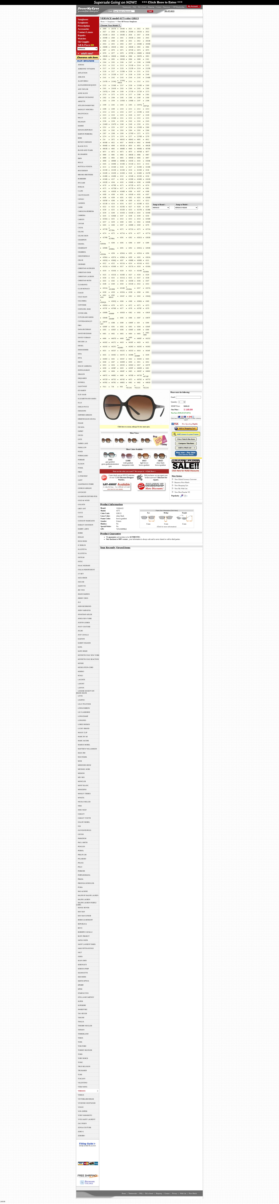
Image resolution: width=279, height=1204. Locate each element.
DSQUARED (82, 378)
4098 (104, 161)
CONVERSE (82, 305)
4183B (113, 191)
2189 (139, 97)
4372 (130, 305)
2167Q (105, 91)
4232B (122, 210)
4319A (113, 271)
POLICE (81, 863)
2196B (131, 101)
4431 (104, 350)
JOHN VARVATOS (84, 610)
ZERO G (81, 1131)
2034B (122, 35)
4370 (113, 305)
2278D (139, 136)
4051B (122, 145)
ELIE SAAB (82, 394)
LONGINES (82, 720)
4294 (113, 253)
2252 (104, 127)
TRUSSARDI (82, 1070)
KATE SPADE (82, 651)
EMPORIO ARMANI (85, 415)
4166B (131, 182)
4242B (131, 213)
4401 (104, 333)
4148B (105, 176)
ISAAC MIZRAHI (84, 565)
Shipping (151, 7)
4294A (122, 253)
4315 (147, 263)
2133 (104, 74)
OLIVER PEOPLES (84, 830)
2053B (148, 41)
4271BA (112, 230)
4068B (122, 149)
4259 (113, 222)
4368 (130, 301)
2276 (122, 136)
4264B (148, 222)
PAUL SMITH (82, 842)
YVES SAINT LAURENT (86, 1119)
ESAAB (80, 423)
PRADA (80, 879)
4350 (122, 284)
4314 (130, 263)
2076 (104, 53)
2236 (104, 121)
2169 (122, 91)
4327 (130, 275)
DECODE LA (82, 341)
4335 (130, 278)
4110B (122, 164)
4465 (130, 371)
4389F (131, 323)
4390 (147, 323)
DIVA (80, 358)
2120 (122, 68)
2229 (104, 118)
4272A (131, 229)
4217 (130, 203)
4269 (139, 225)
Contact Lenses (85, 32)
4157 (113, 179)
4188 (147, 191)
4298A (122, 257)
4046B (105, 145)
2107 (130, 62)
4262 (139, 222)
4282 (130, 237)
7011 (104, 387)
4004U (131, 139)
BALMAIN (81, 122)
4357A (148, 288)
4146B (139, 173)
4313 (113, 263)
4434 (139, 350)
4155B (139, 176)
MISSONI (81, 773)
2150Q (113, 81)
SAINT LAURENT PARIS (86, 944)
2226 (130, 115)
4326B (122, 275)
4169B (148, 182)
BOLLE (80, 162)
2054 (104, 44)
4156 (147, 176)
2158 (130, 85)
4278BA (112, 238)
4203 (139, 197)
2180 (139, 94)
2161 (104, 88)
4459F (131, 368)
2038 (147, 35)
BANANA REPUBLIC (85, 130)
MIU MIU (81, 777)
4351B (131, 284)
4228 (139, 207)
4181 (147, 188)
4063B (105, 149)
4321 (130, 271)
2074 (139, 50)
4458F (113, 368)
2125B (148, 68)
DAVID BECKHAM (84, 333)
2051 (130, 41)
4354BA (129, 289)
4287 (139, 243)
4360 (139, 292)
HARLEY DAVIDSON (85, 525)
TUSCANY (81, 1079)
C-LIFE (80, 191)
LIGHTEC (81, 700)
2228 (147, 115)
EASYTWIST (82, 386)
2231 (122, 118)
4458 (104, 368)
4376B (113, 308)
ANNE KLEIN (83, 93)
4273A (148, 229)
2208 (104, 109)
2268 (113, 133)
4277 (139, 233)
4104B (148, 161)
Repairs (81, 35)
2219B (139, 112)
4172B (131, 185)
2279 (147, 136)
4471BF (146, 376)
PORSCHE (81, 871)
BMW (80, 158)
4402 (113, 333)
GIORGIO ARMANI (85, 488)
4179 (139, 188)
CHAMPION (82, 240)
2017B (113, 29)
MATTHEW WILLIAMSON (87, 749)
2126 (104, 71)
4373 (139, 305)
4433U (131, 350)
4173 (139, 185)
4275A (122, 233)
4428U (131, 346)
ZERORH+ (81, 1136)
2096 (130, 59)
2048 (113, 41)
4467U (105, 375)
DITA (80, 354)
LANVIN (81, 688)
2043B (131, 38)
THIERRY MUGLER (85, 1026)
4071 (104, 152)
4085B (131, 155)
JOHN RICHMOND (84, 606)
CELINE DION (83, 236)
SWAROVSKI (82, 1009)
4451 (139, 362)
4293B (148, 248)
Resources (166, 7)
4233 (130, 210)
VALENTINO (82, 1083)
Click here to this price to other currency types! (186, 419)
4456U (131, 365)
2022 (139, 29)
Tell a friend (142, 7)
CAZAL (80, 227)
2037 (139, 35)
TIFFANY (81, 1030)
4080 (104, 155)
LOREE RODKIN (84, 724)
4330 (104, 278)
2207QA (146, 106)
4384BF (111, 319)
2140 (147, 74)
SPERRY (81, 985)
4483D (148, 382)
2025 (147, 29)
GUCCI (80, 513)
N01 (121, 387)
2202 (113, 105)
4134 (130, 170)
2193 (104, 101)
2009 (104, 29)
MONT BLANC (83, 785)
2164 (130, 88)
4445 (147, 359)
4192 (139, 194)
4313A (122, 263)
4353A (105, 288)
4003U (122, 139)
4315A (105, 266)
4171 (122, 185)
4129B (139, 167)
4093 (122, 158)
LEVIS (80, 696)
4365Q (113, 301)
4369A (105, 305)
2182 (104, 97)
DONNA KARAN (84, 370)
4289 (147, 243)
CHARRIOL (82, 252)
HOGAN (81, 537)
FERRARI (81, 460)
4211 (139, 200)
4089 (104, 158)
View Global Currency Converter (186, 479)
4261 (130, 222)
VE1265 (129, 388)
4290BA (112, 249)
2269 (122, 133)
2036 (130, 35)
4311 (147, 260)
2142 (113, 77)
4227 (130, 207)
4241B (122, 213)
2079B (131, 53)
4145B (122, 173)
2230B (113, 118)
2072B (131, 50)
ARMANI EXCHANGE (86, 97)
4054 (130, 145)
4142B (105, 173)
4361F (122, 296)
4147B (148, 173)
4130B (148, 167)
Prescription (84, 26)
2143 (122, 77)
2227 (139, 115)
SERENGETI (82, 964)
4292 (130, 248)
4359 (113, 292)
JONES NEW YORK (85, 618)
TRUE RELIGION (84, 1066)
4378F (139, 308)
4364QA (103, 302)
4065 (113, 149)
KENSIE (81, 663)
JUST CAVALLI (83, 635)
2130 (130, 71)
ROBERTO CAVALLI (85, 932)
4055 (139, 145)
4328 (139, 275)
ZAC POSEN (82, 1123)
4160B (139, 179)
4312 (104, 263)
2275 (113, 136)
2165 (139, 88)
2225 (122, 115)
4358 (104, 292)
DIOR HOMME (83, 350)
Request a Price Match (182, 482)
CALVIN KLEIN (83, 195)
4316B (113, 266)
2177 (130, 94)
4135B (139, 170)
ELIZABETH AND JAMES (87, 398)
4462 (104, 371)
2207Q (139, 105)
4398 (139, 330)
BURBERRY (82, 179)
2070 (113, 50)
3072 (113, 139)
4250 (147, 216)
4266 (113, 225)
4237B (139, 210)
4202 (130, 197)
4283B (148, 237)
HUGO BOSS (82, 541)
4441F (122, 359)
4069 (130, 149)
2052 (139, 41)
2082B (105, 56)
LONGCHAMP (83, 716)
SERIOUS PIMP (83, 969)
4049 (113, 145)
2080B (139, 53)
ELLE (80, 403)
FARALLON (82, 447)
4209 (130, 200)
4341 (104, 281)
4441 (113, 359)
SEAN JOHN (82, 960)
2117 (104, 68)
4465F (139, 371)
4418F (131, 342)
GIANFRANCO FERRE (86, 484)
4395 (104, 330)
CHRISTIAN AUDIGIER (86, 268)
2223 (104, 115)
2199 (104, 105)
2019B (122, 29)
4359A (122, 292)
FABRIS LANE (83, 443)
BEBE (80, 138)
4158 (122, 179)
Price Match (193, 1193)
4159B (131, 179)
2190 (147, 97)
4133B (122, 170)
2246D (105, 124)
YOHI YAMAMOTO (85, 1115)
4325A (113, 275)
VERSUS (81, 1095)
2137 (122, 74)
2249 (130, 124)
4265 (104, 225)
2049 (122, 41)
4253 (130, 219)
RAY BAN (81, 912)
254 (104, 139)
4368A (139, 301)
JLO (79, 602)
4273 (139, 229)
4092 (113, 158)
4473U (113, 379)
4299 (130, 257)
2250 (139, 124)
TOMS (80, 1054)
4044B (148, 142)
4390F (105, 327)
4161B (148, 179)
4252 (122, 219)
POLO (80, 867)
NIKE (80, 806)
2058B (139, 44)
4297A (113, 257)
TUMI (80, 1074)
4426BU (120, 347)
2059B (148, 44)
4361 (147, 292)
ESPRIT (80, 431)
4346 (139, 281)
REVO (80, 928)
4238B (148, 210)
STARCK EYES (83, 993)
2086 (130, 56)
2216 (122, 112)
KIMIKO (81, 671)
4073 (122, 152)
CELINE (81, 232)
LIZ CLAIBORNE (84, 712)
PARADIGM (82, 838)
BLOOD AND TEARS (85, 150)
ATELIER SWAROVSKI (86, 105)
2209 (113, 109)
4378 (130, 308)
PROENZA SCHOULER (86, 883)
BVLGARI (81, 183)
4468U (113, 375)
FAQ (134, 7)
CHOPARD (81, 264)
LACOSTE (81, 679)
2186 (130, 97)
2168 (113, 91)
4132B (113, 170)
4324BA (146, 272)
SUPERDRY (82, 1005)
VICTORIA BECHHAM (86, 1099)
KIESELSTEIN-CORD (85, 667)
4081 (113, 155)
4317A (131, 266)
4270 (147, 225)
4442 (130, 359)
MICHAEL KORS (84, 769)
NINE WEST (82, 810)
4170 (104, 185)
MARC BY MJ (83, 736)
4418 (122, 342)
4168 (139, 182)
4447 (113, 362)
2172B (139, 91)
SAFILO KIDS (83, 940)
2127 (113, 71)
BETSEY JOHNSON (85, 142)
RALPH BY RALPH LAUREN (88, 895)
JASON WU (82, 586)
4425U (113, 346)
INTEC (80, 561)
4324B (139, 271)
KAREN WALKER (84, 643)
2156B (113, 85)
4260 (122, 222)
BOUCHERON (83, 170)
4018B (105, 142)
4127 (130, 167)
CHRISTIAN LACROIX (86, 276)
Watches (82, 38)
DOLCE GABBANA (85, 366)
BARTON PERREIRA (85, 134)
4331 (113, 278)
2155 (104, 85)
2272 (139, 133)
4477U (148, 379)
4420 (139, 342)
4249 (139, 216)
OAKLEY (81, 814)
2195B (122, 101)
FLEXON (81, 464)
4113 (139, 164)
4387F (148, 318)
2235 (147, 118)
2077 (113, 53)
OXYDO (81, 834)
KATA (80, 647)
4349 (113, 284)
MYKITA (81, 798)
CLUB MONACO (84, 289)
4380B (105, 312)
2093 (147, 56)
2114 (139, 65)
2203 (122, 105)
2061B (113, 47)
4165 (122, 182)
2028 (113, 32)
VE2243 (146, 388)
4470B (131, 375)
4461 (147, 368)
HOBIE (80, 533)
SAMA (80, 956)
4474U (122, 379)
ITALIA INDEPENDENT (86, 570)
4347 (147, 281)
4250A (105, 219)
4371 (122, 305)
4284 (113, 243)
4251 (113, 219)
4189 (104, 194)
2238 (113, 121)
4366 (122, 301)
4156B (105, 179)
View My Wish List (181, 488)
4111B (131, 164)
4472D (105, 379)
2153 (147, 81)
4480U (122, 382)
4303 (139, 257)
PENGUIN (81, 846)
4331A (122, 278)
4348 (104, 284)
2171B (131, 91)
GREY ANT (82, 508)
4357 (139, 288)
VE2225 (137, 388)
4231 (113, 210)
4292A (139, 248)
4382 (130, 312)
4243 (139, 213)
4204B (148, 197)
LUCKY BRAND (83, 728)
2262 (113, 130)
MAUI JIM (81, 753)
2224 (113, 115)
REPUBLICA (82, 924)
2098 (139, 59)
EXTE (80, 439)
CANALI (81, 199)
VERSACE (120, 508)
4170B (113, 185)
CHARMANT (82, 248)
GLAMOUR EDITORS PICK (87, 496)
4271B (105, 229)
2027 (104, 32)
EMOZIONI (82, 411)
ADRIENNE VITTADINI (86, 69)
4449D (122, 362)
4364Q (148, 296)
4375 (147, 305)
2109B (148, 62)
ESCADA (81, 427)
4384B (105, 318)
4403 (122, 333)
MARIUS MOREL (84, 745)
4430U (148, 346)
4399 (147, 330)
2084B (122, 56)
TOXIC (80, 1062)
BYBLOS (81, 187)
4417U (113, 342)
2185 (122, 97)
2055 (113, 44)
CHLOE (80, 260)
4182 (104, 191)
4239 (104, 213)
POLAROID (82, 859)
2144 (130, 77)
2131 (139, 71)
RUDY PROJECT (84, 936)
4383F (148, 312)
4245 (104, 216)
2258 (130, 127)
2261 (104, 130)
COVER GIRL (82, 313)
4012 (147, 139)
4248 (130, 216)
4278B (105, 237)
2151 (130, 81)
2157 (122, 85)
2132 (147, 71)
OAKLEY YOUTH (84, 818)
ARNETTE (81, 101)
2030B (131, 32)
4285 (122, 243)
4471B (139, 375)
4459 (122, 368)
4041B (131, 142)
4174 (147, 185)
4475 (130, 379)
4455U (122, 365)
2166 (147, 88)
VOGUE (81, 1107)
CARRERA (81, 215)
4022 (113, 142)
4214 (113, 203)
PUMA (80, 887)
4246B (113, 216)
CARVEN (81, 219)
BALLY (80, 118)
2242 (130, 121)
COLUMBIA (82, 301)
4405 (139, 333)
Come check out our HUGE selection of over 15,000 (121, 477)
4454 (113, 365)
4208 (122, 200)
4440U (105, 359)
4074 (130, 152)
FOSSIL (80, 468)
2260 (147, 127)
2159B (139, 85)
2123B (131, 68)
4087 (147, 155)
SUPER (80, 1001)
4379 (147, 308)
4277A (148, 233)
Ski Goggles (83, 42)
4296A (105, 257)
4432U (122, 350)
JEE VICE (81, 590)
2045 (147, 38)
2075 (147, 50)
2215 (113, 112)
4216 (122, 203)
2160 (147, 85)
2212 (139, 109)
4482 (139, 382)
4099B (122, 161)
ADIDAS (81, 65)
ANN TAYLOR (83, 89)
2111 (104, 65)
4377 (122, 308)
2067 (104, 50)
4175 (104, 188)
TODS (80, 1042)
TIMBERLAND (83, 1034)
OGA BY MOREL (84, 822)
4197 (147, 194)
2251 (147, 124)
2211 (130, 109)
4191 (122, 194)
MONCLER (82, 781)
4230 (104, 210)
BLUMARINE (82, 154)
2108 (139, 62)
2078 (122, 53)
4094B (131, 158)
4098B (113, 161)
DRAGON (81, 374)
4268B (131, 225)
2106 (122, 62)
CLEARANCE (82, 284)
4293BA (103, 254)
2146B (148, 77)
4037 (122, 142)
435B (130, 292)
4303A (148, 257)
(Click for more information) (166, 526)
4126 (122, 167)
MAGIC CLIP (82, 732)
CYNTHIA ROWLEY (85, 321)
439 (138, 323)
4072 (113, 152)
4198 (104, 197)
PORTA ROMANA (84, 875)
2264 (130, 130)
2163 (122, 88)
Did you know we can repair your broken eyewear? (156, 477)
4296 (147, 253)
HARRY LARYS (83, 529)
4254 (139, 219)
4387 (139, 318)
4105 (104, 164)
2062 (122, 47)
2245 (147, 121)
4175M (113, 188)
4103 (139, 161)
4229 (147, 207)
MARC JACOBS (83, 741)
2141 (104, 77)
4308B (131, 260)
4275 (113, 233)
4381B (122, 312)
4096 (139, 158)
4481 (130, 382)
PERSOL (81, 850)
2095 (113, 59)
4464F (122, 371)
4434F (148, 350)
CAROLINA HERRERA (86, 211)
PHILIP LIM (82, 855)
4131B (105, 170)
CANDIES (81, 203)
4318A (148, 266)
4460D (139, 368)
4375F (105, 308)
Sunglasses (83, 19)
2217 (130, 112)
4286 (130, 243)
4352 (139, 284)
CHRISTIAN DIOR (84, 272)
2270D (131, 133)
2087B (139, 56)
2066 (147, 47)
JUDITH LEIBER (84, 622)
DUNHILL (81, 382)
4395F (113, 330)
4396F (131, 330)
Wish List (183, 1193)
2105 (113, 62)
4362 (130, 296)
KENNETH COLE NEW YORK (88, 655)
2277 (130, 136)
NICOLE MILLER (84, 802)
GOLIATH (81, 504)
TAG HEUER (82, 1013)
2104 (104, 62)
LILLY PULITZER (84, 704)
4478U (105, 382)
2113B (131, 65)
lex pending (190, 424)
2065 (139, 47)
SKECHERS (82, 977)
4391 (113, 327)
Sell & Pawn (84, 45)
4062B (148, 145)
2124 (139, 68)
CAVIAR (81, 223)
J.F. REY (81, 574)
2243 (139, 121)
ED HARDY (82, 390)
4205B (105, 200)
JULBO (80, 631)
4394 (139, 327)
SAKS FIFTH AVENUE (86, 948)
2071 (122, 50)
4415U (148, 338)
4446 (104, 362)
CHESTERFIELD (84, 256)
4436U (113, 355)
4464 (113, 371)
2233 (139, 118)
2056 (122, 44)
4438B (131, 355)
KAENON (81, 639)
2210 (122, 109)
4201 (122, 197)
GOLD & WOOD (84, 500)
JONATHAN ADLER (85, 614)
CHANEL (81, 244)
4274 (104, 233)
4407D (113, 338)
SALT (80, 952)
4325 (104, 275)
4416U (105, 342)
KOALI (80, 675)
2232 (130, 118)
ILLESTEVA (82, 549)
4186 (130, 191)
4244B (148, 213)
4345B (131, 281)
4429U (139, 346)
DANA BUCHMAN (84, 329)
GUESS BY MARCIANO (86, 521)
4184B (122, 191)
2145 (139, 77)
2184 (113, 97)
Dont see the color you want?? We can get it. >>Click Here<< (134, 471)
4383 (139, 312)
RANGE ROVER (83, 907)
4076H (139, 152)
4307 (122, 260)
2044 (139, 38)
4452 (147, 362)
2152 (139, 81)
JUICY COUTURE (84, 627)
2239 (122, 121)
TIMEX (80, 1038)
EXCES (80, 435)
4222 (104, 207)
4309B (139, 260)
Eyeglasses (83, 22)
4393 (130, 327)
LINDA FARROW (84, 708)
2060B (105, 47)
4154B (131, 176)
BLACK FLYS (82, 146)
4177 (122, 188)
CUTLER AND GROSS (85, 317)
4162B (105, 182)
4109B (113, 164)
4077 (147, 152)
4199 (113, 197)
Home (103, 21)
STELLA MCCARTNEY (86, 997)
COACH (80, 293)
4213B (105, 203)
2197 (139, 101)
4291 (122, 248)
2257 (122, 127)
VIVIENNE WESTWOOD (86, 1103)
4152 (122, 176)
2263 (122, 130)
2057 (130, 44)
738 (112, 387)
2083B (113, 56)
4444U (139, 359)
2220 (147, 112)
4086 (139, 155)
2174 (104, 94)
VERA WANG (82, 1087)
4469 (122, 375)
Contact (158, 7)
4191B (131, 194)
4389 (122, 323)
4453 (104, 365)
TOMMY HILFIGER (85, 1050)
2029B (122, 32)
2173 (147, 91)
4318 (139, 266)
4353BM (112, 289)
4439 (147, 355)
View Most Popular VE (182, 492)
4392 (122, 327)
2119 (113, 68)
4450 (130, 362)
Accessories (83, 29)
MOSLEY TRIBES (84, 793)
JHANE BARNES (84, 594)
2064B (131, 47)
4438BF (137, 356)
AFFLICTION (82, 73)
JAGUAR (81, 582)
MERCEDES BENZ (84, 765)
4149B (113, 176)
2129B (122, 71)
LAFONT (81, 684)
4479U (113, 382)
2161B (113, 88)
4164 (113, 182)
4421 (147, 342)
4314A (139, 263)
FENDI (80, 451)
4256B (148, 219)
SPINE (80, 989)
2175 (113, 94)
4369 (147, 301)
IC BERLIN (82, 545)
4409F (139, 338)
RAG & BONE (83, 891)
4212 (147, 200)
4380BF (111, 313)
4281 (122, 237)
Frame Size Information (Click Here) (167, 510)
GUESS (80, 517)
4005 (139, 139)
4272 (122, 229)
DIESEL (81, 346)
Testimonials (126, 7)
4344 (122, 281)
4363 (139, 296)
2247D (113, 124)
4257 (104, 222)
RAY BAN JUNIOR (84, 916)
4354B (122, 288)
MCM (80, 761)
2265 (139, 130)
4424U (105, 346)
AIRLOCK (81, 77)
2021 (130, 29)
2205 (130, 105)
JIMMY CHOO (83, 598)
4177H (131, 188)
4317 (122, 266)
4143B (113, 173)
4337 (139, 278)
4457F (148, 365)
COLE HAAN (82, 297)
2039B (105, 38)
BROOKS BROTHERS (85, 175)
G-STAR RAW (82, 476)
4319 (104, 271)
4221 (147, 203)
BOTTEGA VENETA (85, 166)
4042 (139, 142)
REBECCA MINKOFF (85, 920)
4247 (122, 216)
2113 (122, 65)
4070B (148, 149)
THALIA (81, 1022)
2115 (147, 65)
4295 (130, 253)
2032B (105, 35)
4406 (104, 338)
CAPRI (80, 207)
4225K (122, 207)
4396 (122, 330)
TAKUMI (81, 1017)
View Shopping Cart (181, 485)
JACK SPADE (82, 578)
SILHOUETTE (83, 973)
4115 (104, 167)
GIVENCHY (82, 492)
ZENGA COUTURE (84, 1127)
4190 (113, 194)
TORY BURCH (83, 1058)
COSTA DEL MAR (84, 309)
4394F (148, 327)
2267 (104, 133)
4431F (113, 350)
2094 (104, 59)
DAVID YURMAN (84, 337)
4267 (122, 225)
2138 (130, 74)
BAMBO (81, 126)
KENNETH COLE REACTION (88, 659)
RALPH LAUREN (84, 899)
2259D (139, 127)
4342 (113, 281)
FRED (80, 472)
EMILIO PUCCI (83, 407)
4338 (147, 278)
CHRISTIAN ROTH (84, 280)
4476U (139, 379)
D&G (80, 325)
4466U (148, 371)
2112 (113, 65)
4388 (113, 323)
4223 (113, 207)
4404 (130, 333)
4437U (122, 355)
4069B (139, 149)
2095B (122, 59)
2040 (113, 38)
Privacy (174, 1193)
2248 (122, 124)
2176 (122, 94)
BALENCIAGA (83, 113)
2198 (147, 101)
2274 (104, 136)
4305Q (105, 260)
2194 (113, 101)
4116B (113, 167)
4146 (130, 173)
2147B (105, 81)
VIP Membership (178, 7)
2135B (113, 74)
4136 (147, 170)
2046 (104, 41)
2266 (147, 130)
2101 (147, 59)
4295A (139, 253)
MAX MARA (82, 757)
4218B (139, 203)
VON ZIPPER (82, 1111)
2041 (122, 38)
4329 (147, 275)
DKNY (80, 362)
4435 (104, 355)
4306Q (113, 260)
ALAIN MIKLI (83, 81)
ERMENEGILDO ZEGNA (87, 419)
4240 (113, 213)
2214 (104, 112)
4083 (122, 155)
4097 (147, 158)
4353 (147, 284)
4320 (122, 271)
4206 (113, 200)
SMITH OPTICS (83, 981)
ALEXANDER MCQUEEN (87, 85)
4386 (130, 318)
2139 (139, 74)
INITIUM (81, 557)
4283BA (103, 244)
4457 (139, 365)
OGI (79, 826)
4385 (122, 318)
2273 (147, 133)
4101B (131, 161)
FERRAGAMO (83, 455)
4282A (139, 237)
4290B (105, 248)
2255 (113, 127)
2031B (139, 32)
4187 (139, 191)
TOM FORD (82, 1046)
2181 (147, 94)
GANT (80, 480)
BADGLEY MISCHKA (85, 109)
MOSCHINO (82, 789)
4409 (122, 338)
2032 (147, 32)
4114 (147, 164)
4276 (130, 233)
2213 (147, 109)
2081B (148, 53)
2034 (113, 35)
